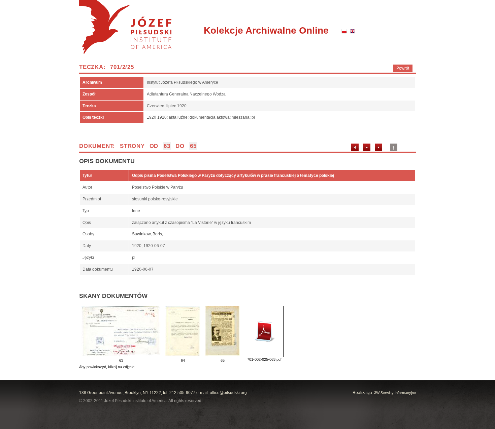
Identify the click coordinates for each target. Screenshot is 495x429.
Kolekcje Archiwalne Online (266, 30)
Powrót (402, 68)
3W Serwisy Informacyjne (395, 393)
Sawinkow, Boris (147, 234)
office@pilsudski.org (228, 392)
